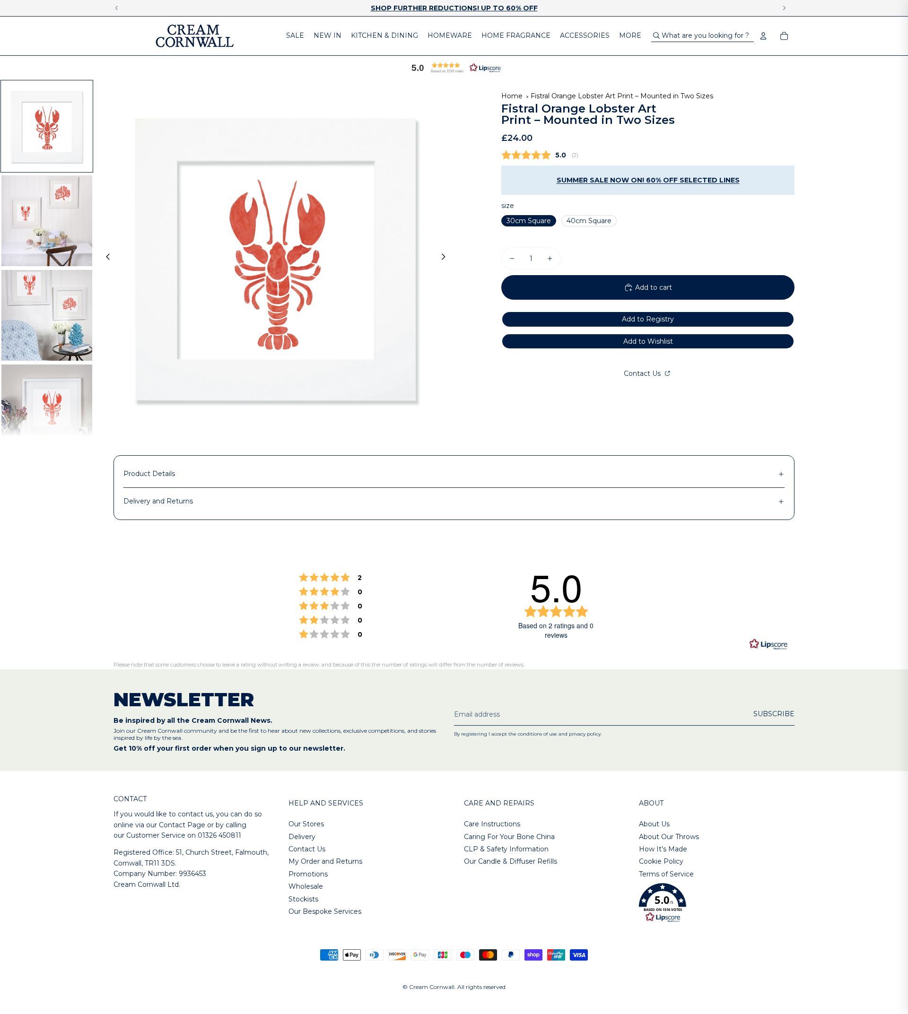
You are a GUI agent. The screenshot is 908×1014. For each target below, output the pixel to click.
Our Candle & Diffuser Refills (510, 861)
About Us (654, 824)
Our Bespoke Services (324, 911)
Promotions (308, 874)
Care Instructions (492, 824)
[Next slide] (446, 258)
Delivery (301, 836)
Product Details (149, 473)
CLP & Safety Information (506, 849)
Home (512, 96)
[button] (454, 68)
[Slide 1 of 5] (46, 126)
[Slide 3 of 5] (46, 315)
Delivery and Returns (158, 501)
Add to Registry (648, 319)
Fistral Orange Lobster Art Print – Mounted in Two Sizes (622, 96)
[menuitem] (295, 36)
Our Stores (306, 824)
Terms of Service (666, 874)
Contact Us (643, 373)
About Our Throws (669, 836)
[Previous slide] (105, 258)
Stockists (303, 899)
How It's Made (663, 849)
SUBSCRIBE (773, 714)
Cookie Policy (661, 861)
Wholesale (305, 886)
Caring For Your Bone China (509, 836)
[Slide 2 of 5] (46, 220)
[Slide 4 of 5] (46, 409)
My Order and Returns (325, 861)
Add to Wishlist (648, 341)
